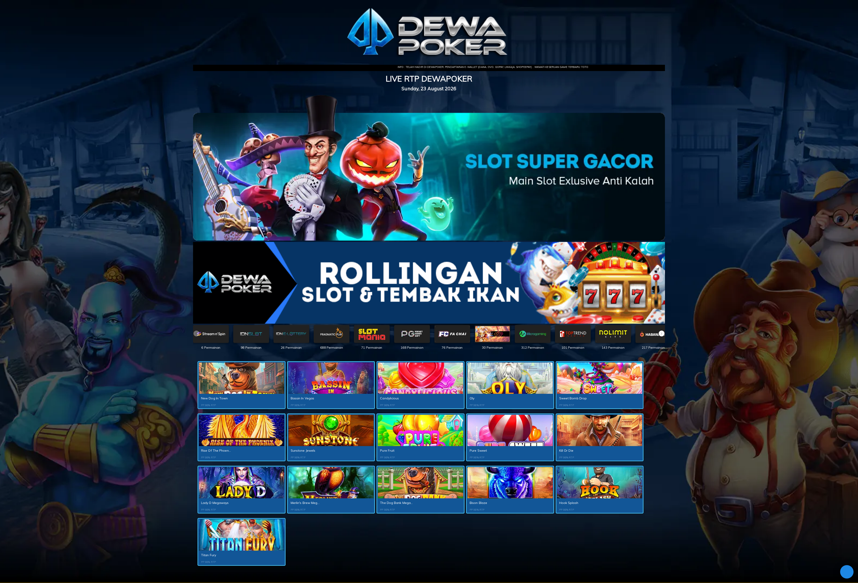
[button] (661, 333)
